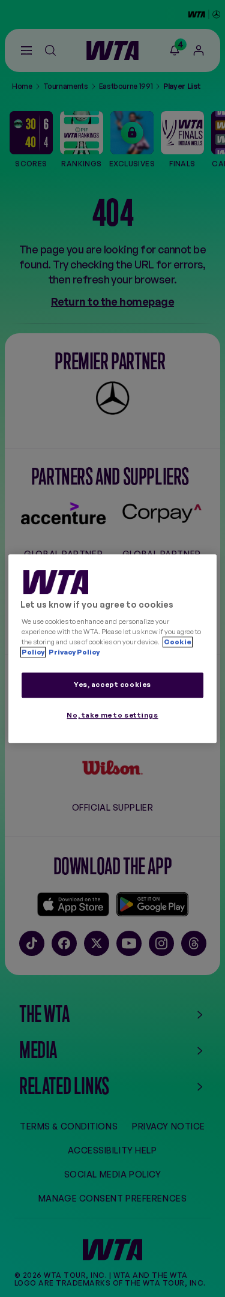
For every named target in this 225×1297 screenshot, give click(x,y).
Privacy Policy (73, 652)
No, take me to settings (112, 715)
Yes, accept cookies (112, 684)
